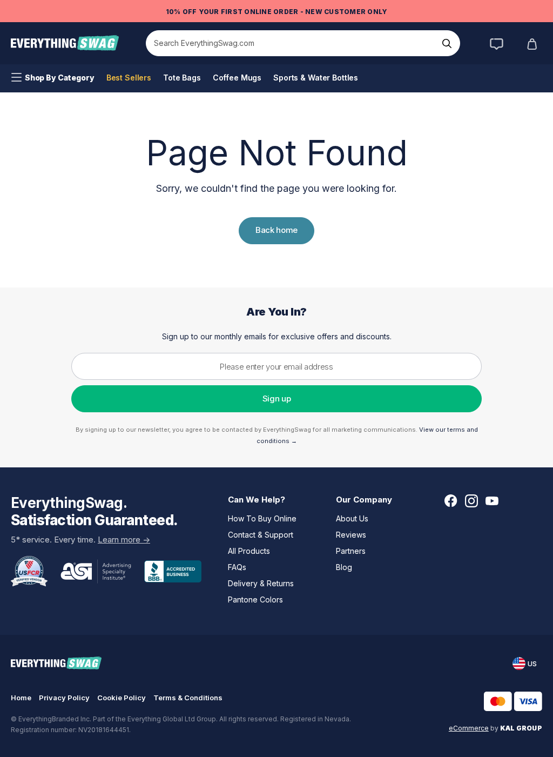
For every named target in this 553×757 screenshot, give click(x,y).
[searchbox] (292, 43)
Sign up (276, 398)
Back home (276, 230)
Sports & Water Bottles (315, 77)
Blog (344, 567)
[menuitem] (52, 78)
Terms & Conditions (187, 697)
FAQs (237, 567)
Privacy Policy (64, 697)
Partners (351, 550)
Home (21, 697)
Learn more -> (124, 539)
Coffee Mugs (237, 77)
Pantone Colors (255, 599)
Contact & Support (260, 534)
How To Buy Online (262, 518)
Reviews (351, 534)
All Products (249, 550)
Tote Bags (182, 77)
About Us (352, 518)
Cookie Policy (121, 697)
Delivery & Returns (261, 583)
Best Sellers (128, 77)
